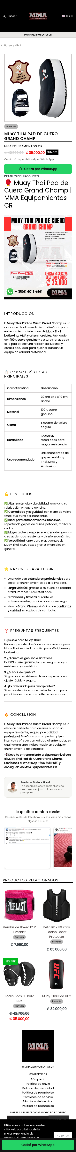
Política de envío (38, 1084)
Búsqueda (38, 1079)
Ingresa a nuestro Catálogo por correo (38, 1112)
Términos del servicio (38, 1101)
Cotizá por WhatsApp (40, 169)
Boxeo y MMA (12, 45)
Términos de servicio (38, 1097)
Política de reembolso (38, 1092)
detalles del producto (21, 176)
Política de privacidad (38, 1088)
